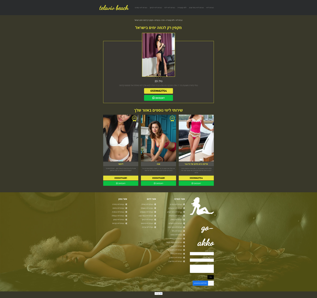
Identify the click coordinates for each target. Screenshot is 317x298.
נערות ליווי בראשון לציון (174, 250)
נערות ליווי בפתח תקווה (174, 242)
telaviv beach (114, 7)
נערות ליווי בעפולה (118, 216)
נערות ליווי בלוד (177, 231)
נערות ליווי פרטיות (147, 223)
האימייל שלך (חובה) (209, 257)
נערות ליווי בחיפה (118, 208)
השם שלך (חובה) (209, 251)
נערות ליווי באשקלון (146, 212)
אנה (158, 164)
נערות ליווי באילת (147, 204)
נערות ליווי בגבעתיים (175, 208)
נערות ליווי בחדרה (118, 204)
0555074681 (158, 178)
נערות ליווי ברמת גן (175, 257)
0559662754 (158, 90)
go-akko (206, 234)
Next (176, 55)
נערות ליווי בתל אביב (196, 8)
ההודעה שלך (210, 264)
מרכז (163, 20)
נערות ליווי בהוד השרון (174, 212)
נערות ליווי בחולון (176, 219)
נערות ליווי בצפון (118, 219)
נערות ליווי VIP (169, 8)
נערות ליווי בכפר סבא (175, 227)
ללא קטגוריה (181, 8)
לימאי (120, 164)
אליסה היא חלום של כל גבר (196, 164)
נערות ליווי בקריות (118, 223)
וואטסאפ (160, 97)
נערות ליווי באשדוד (147, 208)
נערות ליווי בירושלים (175, 223)
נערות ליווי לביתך (156, 8)
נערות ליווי (210, 8)
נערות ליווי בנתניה (176, 238)
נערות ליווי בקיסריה (175, 246)
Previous (140, 55)
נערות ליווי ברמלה (176, 254)
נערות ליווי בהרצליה (175, 216)
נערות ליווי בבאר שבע (146, 216)
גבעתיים (157, 20)
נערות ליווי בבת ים (176, 204)
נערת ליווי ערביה (147, 227)
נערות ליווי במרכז (141, 8)
